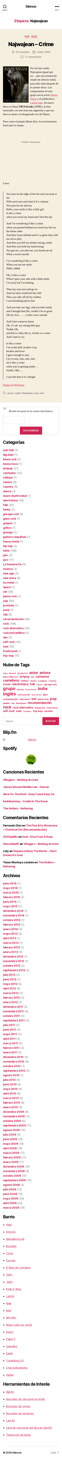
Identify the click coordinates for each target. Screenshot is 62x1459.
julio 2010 (9, 1079)
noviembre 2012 (13, 961)
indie (6, 550)
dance (7, 491)
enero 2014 (10, 929)
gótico (7, 527)
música (7, 568)
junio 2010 (10, 1084)
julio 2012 (9, 974)
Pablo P (10, 1339)
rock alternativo (13, 628)
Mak (8, 1303)
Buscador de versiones (20, 1413)
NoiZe (9, 1332)
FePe (9, 1274)
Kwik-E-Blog (13, 1289)
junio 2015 (9, 901)
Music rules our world (19, 1324)
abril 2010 (9, 1093)
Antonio (11, 1231)
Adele (5, 673)
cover (7, 684)
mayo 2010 (10, 1089)
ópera (7, 587)
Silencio (31, 6)
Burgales (11, 1246)
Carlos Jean (36, 103)
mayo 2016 (10, 888)
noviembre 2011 (13, 1011)
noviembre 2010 (13, 1061)
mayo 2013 (10, 933)
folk (5, 505)
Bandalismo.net (15, 1239)
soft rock (9, 642)
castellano (11, 680)
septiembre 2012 (14, 970)
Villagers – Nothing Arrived (20, 779)
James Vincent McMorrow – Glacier (26, 787)
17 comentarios (33, 56)
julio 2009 (9, 1134)
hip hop (8, 546)
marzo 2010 (11, 1098)
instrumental (23, 694)
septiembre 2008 (14, 1180)
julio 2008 (9, 1189)
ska (5, 637)
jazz (5, 559)
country (8, 486)
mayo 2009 (10, 1143)
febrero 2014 (11, 924)
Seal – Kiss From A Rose (37, 836)
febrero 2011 (11, 1047)
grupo (10, 393)
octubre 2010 (12, 1066)
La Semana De (12, 564)
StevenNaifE (11, 843)
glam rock (9, 518)
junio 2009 (10, 1139)
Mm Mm (11, 1317)
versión (48, 711)
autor (33, 673)
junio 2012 (9, 979)
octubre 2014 (11, 920)
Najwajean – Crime (31, 44)
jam (5, 555)
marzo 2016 (11, 892)
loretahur (25, 52)
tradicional (10, 651)
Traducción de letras (18, 1434)
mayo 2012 (10, 984)
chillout (8, 477)
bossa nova (10, 463)
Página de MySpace (13, 385)
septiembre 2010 (14, 1070)
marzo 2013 (11, 942)
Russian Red (40, 708)
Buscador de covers (18, 1406)
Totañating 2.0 (15, 1360)
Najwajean (27, 393)
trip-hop (8, 655)
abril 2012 (9, 988)
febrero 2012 (11, 997)
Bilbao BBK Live (10, 677)
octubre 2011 (11, 1015)
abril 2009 (10, 1148)
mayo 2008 (10, 1198)
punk (6, 610)
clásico (7, 482)
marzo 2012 (10, 993)
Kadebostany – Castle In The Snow (25, 801)
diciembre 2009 (13, 1111)
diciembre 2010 (13, 1057)
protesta (8, 605)
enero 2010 (10, 1107)
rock (6, 623)
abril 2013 (9, 938)
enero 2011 (10, 1052)
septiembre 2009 (14, 1125)
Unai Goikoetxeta (16, 1367)
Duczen (10, 1260)
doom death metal (15, 495)
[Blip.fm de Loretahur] (31, 739)
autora (45, 673)
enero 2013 (10, 952)
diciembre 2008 (13, 1166)
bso (32, 677)
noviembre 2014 (13, 915)
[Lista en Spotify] (31, 759)
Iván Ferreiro (37, 695)
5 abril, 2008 (43, 52)
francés (40, 685)
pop (27, 36)
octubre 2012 (11, 965)
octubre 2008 (12, 1175)
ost (5, 591)
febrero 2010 (11, 1102)
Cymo (9, 1253)
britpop (8, 468)
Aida (9, 1224)
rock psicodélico (14, 632)
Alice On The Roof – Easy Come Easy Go (28, 794)
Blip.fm (10, 1392)
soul (34, 36)
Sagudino (11, 1346)
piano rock (10, 596)
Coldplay (42, 681)
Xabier (10, 1375)
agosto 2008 (11, 1184)
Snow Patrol (52, 708)
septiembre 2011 (14, 1020)
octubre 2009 (12, 1120)
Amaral (12, 673)
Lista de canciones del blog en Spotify (29, 1427)
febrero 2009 (12, 1157)
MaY (9, 1310)
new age (8, 573)
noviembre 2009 (14, 1116)
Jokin (9, 1282)
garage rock (11, 514)
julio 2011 (9, 1025)
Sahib (9, 1353)
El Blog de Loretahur (18, 1267)
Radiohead (21, 703)
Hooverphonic (30, 690)
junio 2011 (9, 1029)
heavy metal (11, 541)
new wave (9, 578)
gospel (7, 523)
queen (6, 703)
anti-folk (8, 450)
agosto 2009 (11, 1130)
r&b (5, 614)
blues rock (9, 459)
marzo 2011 (10, 1043)
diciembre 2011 (13, 1006)
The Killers (27, 711)
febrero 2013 (11, 947)
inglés (18, 393)
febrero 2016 (11, 897)
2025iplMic (10, 836)
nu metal (8, 582)
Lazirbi (10, 1296)
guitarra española (14, 536)
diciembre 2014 (13, 910)
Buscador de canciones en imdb (25, 1399)
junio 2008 (10, 1194)
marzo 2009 (11, 1152)
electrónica (10, 500)
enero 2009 (10, 1162)
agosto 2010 (11, 1075)
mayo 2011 (10, 1034)
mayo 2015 (10, 906)
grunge (7, 532)
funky (6, 509)
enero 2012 (10, 1002)
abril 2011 (9, 1038)
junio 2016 (9, 883)
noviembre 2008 (14, 1171)
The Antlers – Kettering (18, 808)
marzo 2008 (11, 1207)
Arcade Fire (22, 673)
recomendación (13, 619)
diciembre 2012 (13, 956)
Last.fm (10, 1420)
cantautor (9, 473)
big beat (8, 454)
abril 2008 (10, 1203)
